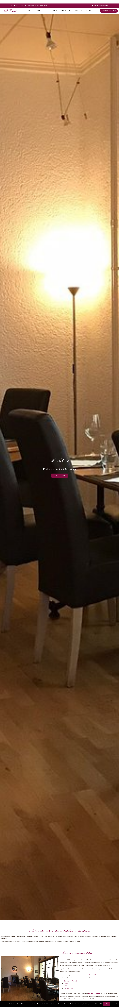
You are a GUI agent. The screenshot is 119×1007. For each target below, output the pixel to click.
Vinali (65, 986)
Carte (39, 11)
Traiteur (54, 11)
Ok (107, 1003)
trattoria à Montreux (94, 993)
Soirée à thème (65, 11)
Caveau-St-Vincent (70, 981)
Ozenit (66, 983)
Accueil (30, 11)
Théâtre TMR (68, 988)
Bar (46, 11)
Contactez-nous (59, 475)
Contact (88, 11)
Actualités (78, 11)
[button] (109, 11)
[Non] (117, 1004)
